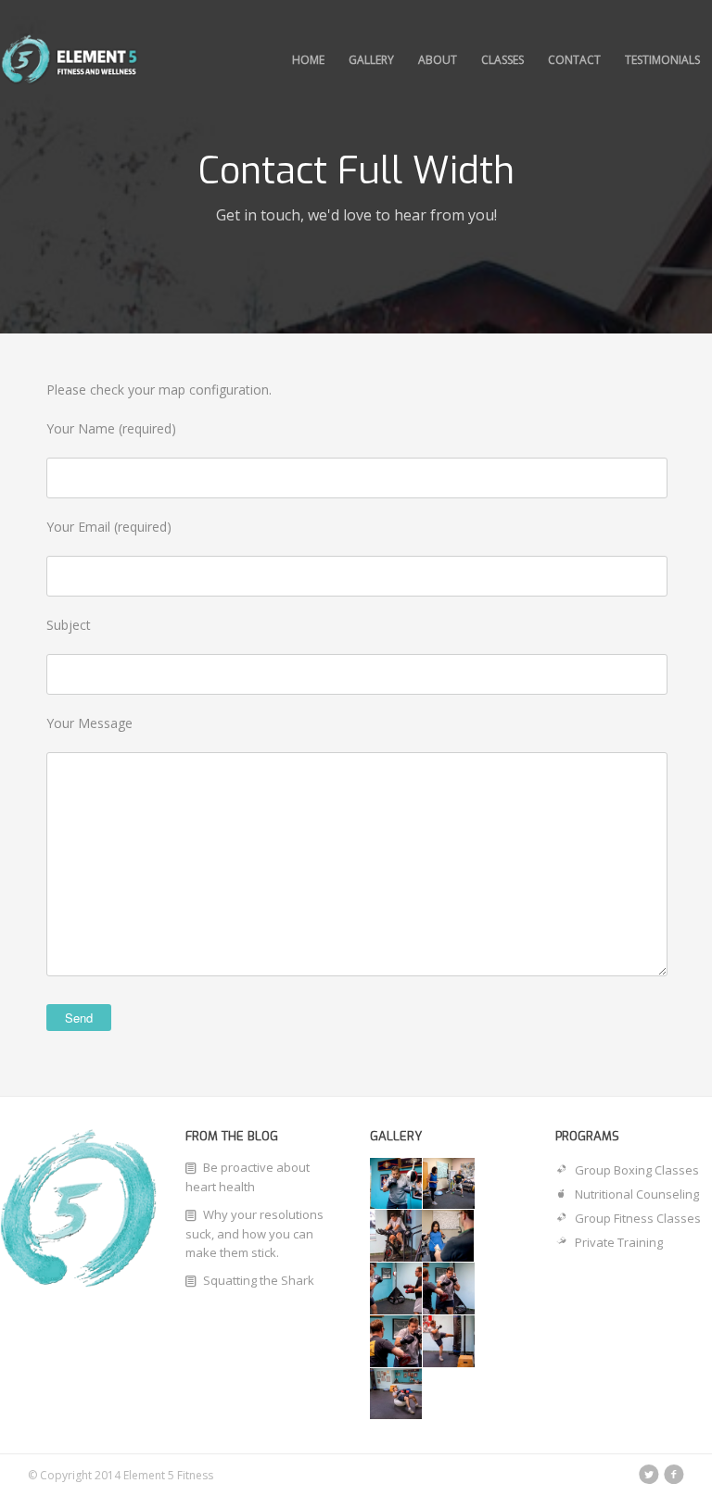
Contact (574, 60)
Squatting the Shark (258, 1280)
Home (308, 60)
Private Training (619, 1242)
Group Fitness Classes (638, 1218)
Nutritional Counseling (637, 1194)
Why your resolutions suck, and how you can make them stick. (254, 1233)
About (437, 60)
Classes (502, 60)
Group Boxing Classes (637, 1170)
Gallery (371, 60)
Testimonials (662, 60)
